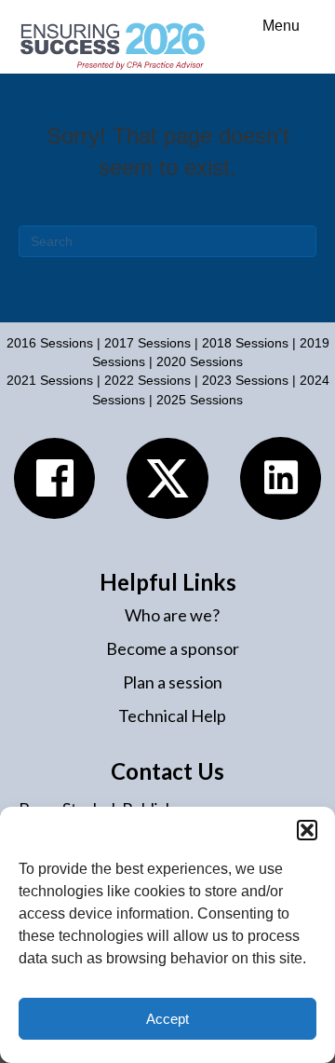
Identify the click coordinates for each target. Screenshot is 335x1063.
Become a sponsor (172, 648)
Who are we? (172, 615)
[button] (307, 830)
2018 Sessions (245, 342)
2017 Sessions (147, 342)
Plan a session (172, 682)
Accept (167, 1019)
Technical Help (172, 715)
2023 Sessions (247, 380)
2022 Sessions (147, 380)
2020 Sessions (199, 361)
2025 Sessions (199, 399)
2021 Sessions (50, 380)
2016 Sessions (50, 342)
